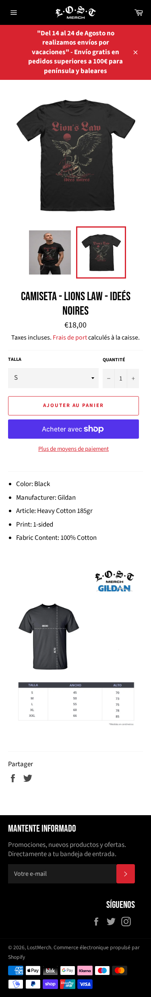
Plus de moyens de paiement (73, 449)
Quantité (114, 360)
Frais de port (70, 337)
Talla (14, 359)
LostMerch (39, 947)
